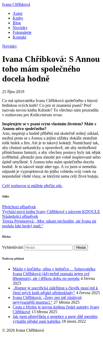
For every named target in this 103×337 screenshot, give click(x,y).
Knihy (18, 18)
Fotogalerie (22, 32)
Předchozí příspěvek (51, 209)
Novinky (20, 27)
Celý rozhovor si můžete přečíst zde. (32, 185)
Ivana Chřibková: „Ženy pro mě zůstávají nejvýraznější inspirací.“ (47, 299)
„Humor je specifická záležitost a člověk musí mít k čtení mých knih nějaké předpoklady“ (55, 290)
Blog (17, 23)
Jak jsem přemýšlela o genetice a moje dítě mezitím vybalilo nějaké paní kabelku (55, 319)
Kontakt (19, 37)
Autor (17, 13)
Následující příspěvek (49, 221)
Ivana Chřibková (16, 4)
